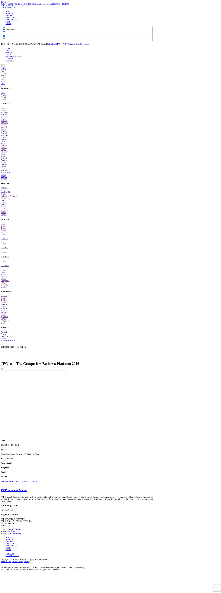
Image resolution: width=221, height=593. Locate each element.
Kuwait (3, 204)
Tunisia (3, 228)
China (3, 79)
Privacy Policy (17, 562)
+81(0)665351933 (13, 529)
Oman (3, 200)
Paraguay (4, 160)
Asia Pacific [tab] (10, 61)
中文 (65, 44)
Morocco (4, 232)
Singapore (4, 296)
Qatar (3, 209)
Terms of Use (6, 562)
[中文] (3, 6)
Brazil (3, 108)
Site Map (27, 562)
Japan (3, 64)
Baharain (4, 188)
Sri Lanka (4, 285)
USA (3, 93)
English (52, 44)
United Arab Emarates (9, 196)
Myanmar (4, 317)
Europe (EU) (5, 173)
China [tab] (8, 50)
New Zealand (6, 336)
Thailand (4, 300)
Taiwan (3, 75)
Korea (3, 71)
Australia (4, 332)
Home (8, 11)
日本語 (59, 44)
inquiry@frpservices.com (14, 533)
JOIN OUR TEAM (8, 340)
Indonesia (4, 304)
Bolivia (3, 154)
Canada (3, 97)
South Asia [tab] (9, 58)
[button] (60, 4)
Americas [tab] (9, 52)
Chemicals (9, 15)
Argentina (4, 123)
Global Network (11, 20)
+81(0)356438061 (13, 531)
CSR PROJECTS (12, 556)
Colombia (4, 116)
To (3, 2)
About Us (9, 13)
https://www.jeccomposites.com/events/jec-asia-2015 (20, 481)
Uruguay (4, 166)
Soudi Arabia (5, 192)
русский (4, 179)
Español (79, 44)
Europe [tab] (8, 54)
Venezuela (4, 135)
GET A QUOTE (26, 6)
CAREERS (10, 554)
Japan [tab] (8, 48)
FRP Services (8, 7)
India (3, 272)
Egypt (3, 224)
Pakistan (4, 277)
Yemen (3, 213)
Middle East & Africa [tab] (13, 56)
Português (71, 44)
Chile (3, 141)
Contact (8, 24)
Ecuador (4, 148)
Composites (10, 17)
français (86, 44)
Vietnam (4, 313)
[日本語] (9, 6)
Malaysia (4, 308)
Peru (2, 129)
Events (8, 22)
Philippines (5, 321)
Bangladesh (5, 281)
